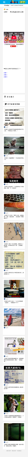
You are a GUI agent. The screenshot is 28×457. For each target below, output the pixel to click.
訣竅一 (5, 72)
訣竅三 (5, 77)
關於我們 (9, 450)
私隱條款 (19, 450)
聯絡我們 (14, 450)
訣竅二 (5, 74)
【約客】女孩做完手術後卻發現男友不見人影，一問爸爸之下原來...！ (17, 5)
